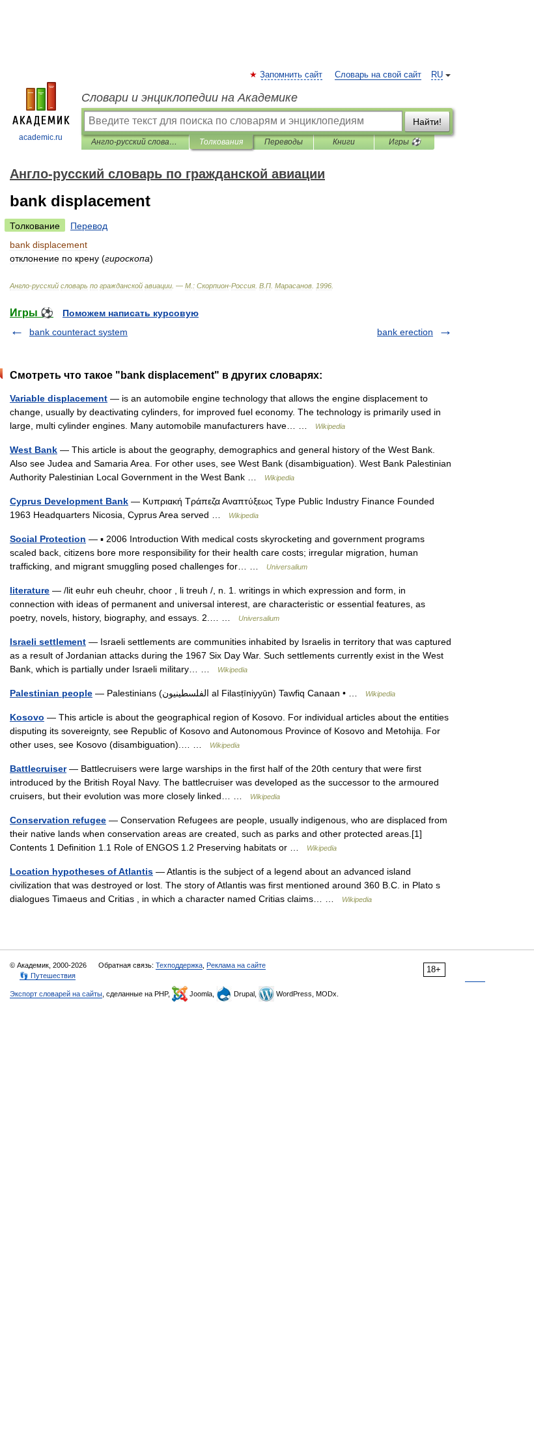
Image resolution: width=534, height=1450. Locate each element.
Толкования (221, 141)
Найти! (427, 121)
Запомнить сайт (291, 74)
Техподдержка (179, 965)
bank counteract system (78, 332)
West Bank (33, 450)
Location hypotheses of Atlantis (81, 871)
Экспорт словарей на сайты (56, 994)
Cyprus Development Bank (69, 501)
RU (437, 74)
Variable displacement (58, 398)
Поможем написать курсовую (131, 313)
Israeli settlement (48, 641)
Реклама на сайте (236, 965)
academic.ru (41, 137)
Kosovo (27, 717)
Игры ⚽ (405, 141)
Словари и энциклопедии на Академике (189, 97)
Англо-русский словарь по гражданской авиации (135, 141)
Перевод (88, 226)
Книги (344, 141)
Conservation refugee (58, 820)
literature (29, 590)
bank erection (405, 332)
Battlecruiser (38, 768)
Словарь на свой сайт (378, 74)
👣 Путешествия (48, 975)
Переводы (283, 141)
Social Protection (48, 539)
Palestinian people (51, 693)
